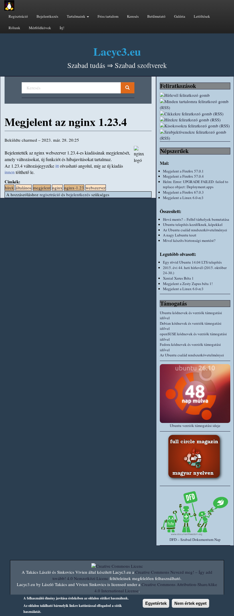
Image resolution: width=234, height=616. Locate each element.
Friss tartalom (108, 16)
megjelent (42, 187)
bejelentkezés (78, 194)
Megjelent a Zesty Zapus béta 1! (188, 283)
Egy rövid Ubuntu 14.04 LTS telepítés (192, 262)
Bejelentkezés (47, 16)
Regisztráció (18, 16)
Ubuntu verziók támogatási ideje (195, 425)
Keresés (133, 16)
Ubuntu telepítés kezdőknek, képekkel (193, 224)
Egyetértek (156, 603)
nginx (57, 187)
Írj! (62, 27)
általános (23, 187)
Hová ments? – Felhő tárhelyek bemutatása (196, 219)
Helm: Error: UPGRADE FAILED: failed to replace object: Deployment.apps (195, 184)
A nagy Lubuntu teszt (179, 235)
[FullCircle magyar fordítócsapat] (195, 457)
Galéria (179, 16)
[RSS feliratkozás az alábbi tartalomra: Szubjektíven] (195, 135)
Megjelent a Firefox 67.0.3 (183, 192)
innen (10, 172)
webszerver (96, 187)
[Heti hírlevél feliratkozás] (195, 95)
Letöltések (202, 16)
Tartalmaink (76, 16)
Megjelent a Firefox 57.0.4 (183, 176)
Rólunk (14, 27)
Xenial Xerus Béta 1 (178, 278)
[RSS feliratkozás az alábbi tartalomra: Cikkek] (195, 114)
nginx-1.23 (74, 187)
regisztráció (50, 194)
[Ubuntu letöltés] (195, 393)
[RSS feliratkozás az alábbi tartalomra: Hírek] (195, 120)
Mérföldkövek (40, 27)
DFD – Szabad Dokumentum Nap (195, 539)
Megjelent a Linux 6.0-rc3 (183, 197)
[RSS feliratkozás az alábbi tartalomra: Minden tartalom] (195, 105)
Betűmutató (156, 16)
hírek (9, 187)
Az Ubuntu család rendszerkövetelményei (195, 229)
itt (57, 166)
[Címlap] (9, 5)
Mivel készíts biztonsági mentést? (189, 240)
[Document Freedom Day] (195, 513)
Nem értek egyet (190, 603)
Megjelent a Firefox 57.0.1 (183, 171)
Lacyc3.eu (117, 51)
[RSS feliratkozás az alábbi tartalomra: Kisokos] (195, 126)
